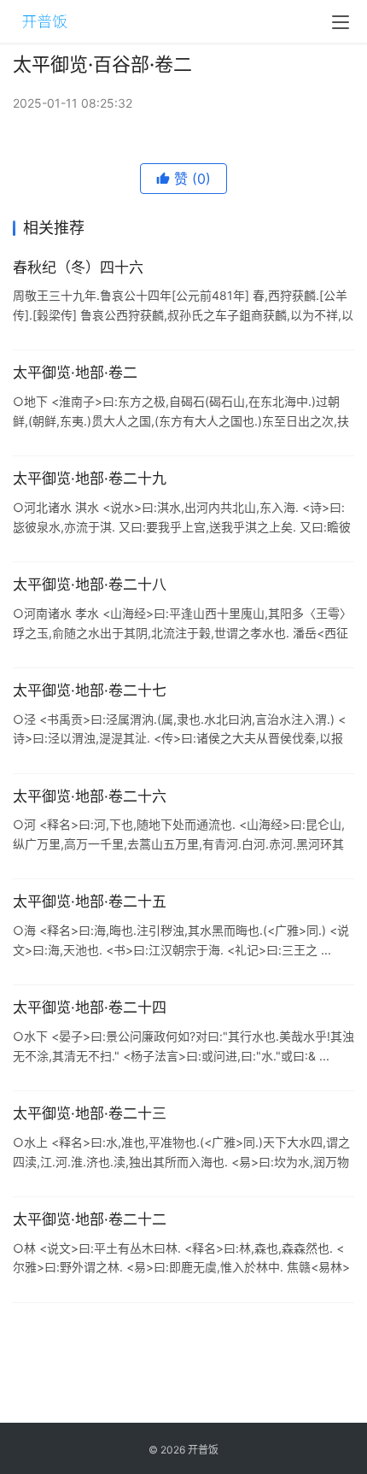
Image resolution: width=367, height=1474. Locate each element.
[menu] (340, 22)
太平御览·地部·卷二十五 (89, 901)
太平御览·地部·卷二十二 (89, 1219)
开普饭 (203, 1449)
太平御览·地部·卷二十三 (89, 1113)
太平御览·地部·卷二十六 (89, 796)
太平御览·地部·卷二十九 (89, 478)
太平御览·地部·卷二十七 (89, 690)
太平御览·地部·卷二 (75, 372)
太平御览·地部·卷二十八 (89, 584)
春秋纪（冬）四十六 (78, 267)
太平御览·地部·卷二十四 (89, 1007)
